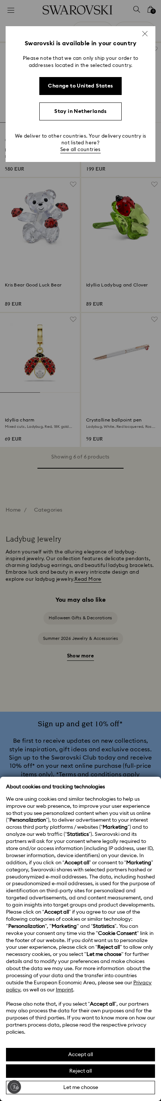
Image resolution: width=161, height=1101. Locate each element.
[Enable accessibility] (14, 1087)
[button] (145, 33)
